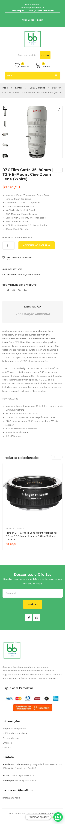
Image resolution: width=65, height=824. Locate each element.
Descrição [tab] (32, 306)
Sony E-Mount (37, 87)
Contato (7, 747)
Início (5, 87)
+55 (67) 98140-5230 (41, 10)
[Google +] (19, 290)
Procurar (45, 55)
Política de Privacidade (15, 733)
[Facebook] (3, 290)
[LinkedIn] (25, 290)
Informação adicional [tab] (32, 314)
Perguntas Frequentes (14, 728)
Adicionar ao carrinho (36, 245)
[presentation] (55, 457)
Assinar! (33, 604)
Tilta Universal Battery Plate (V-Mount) (55, 170)
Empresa (7, 743)
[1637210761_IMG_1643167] (5, 145)
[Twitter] (8, 290)
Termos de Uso (11, 738)
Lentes (18, 87)
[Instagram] (36, 617)
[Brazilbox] (33, 38)
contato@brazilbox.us (32, 7)
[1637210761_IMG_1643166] (5, 134)
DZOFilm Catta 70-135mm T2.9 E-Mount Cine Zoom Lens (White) (60, 170)
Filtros (10, 528)
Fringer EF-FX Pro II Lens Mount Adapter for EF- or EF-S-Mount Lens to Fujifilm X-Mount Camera (31, 536)
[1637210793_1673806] (36, 132)
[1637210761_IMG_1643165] (5, 124)
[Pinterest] (13, 290)
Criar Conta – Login (32, 20)
